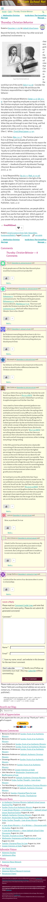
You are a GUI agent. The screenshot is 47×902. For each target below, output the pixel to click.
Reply (8, 283)
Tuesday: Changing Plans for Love (23, 793)
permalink (38, 235)
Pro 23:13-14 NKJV (31, 487)
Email (5, 654)
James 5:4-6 (32, 99)
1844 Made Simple (9, 869)
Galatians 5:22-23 (9, 309)
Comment (7, 617)
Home (4, 12)
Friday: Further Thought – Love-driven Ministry (20, 820)
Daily (10, 12)
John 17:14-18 (28, 85)
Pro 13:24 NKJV (34, 430)
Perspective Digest (9, 874)
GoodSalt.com (17, 895)
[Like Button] (18, 228)
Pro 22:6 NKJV (27, 395)
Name (5, 647)
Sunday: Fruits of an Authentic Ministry (31, 744)
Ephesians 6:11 (8, 296)
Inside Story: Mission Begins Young (15, 818)
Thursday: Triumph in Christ (13, 836)
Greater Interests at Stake (25, 770)
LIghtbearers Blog (9, 855)
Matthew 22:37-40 (22, 304)
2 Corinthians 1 (27, 810)
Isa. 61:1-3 (24, 176)
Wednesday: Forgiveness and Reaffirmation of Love (21, 838)
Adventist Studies (9, 853)
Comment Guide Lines (24, 605)
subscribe (32, 671)
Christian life (25, 235)
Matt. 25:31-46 (33, 176)
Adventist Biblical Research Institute (16, 871)
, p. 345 (23, 131)
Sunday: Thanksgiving (28, 796)
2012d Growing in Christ (15, 233)
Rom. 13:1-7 (17, 137)
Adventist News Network (11, 862)
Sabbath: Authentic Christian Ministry (31, 778)
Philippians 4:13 (8, 301)
